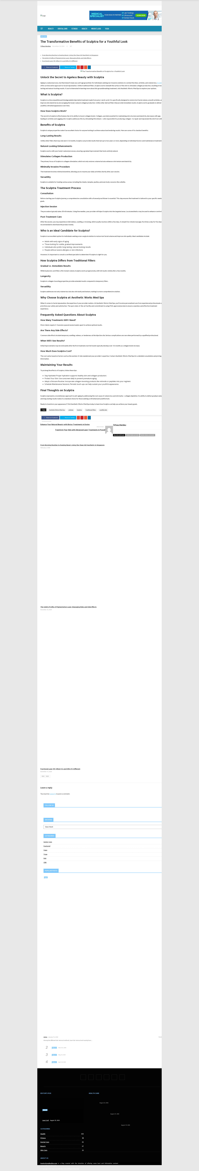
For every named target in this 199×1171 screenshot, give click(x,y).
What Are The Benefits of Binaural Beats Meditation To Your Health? (77, 1059)
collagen (70, 410)
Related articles (119, 435)
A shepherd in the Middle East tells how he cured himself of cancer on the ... (80, 1052)
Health (84, 28)
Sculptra (160, 83)
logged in (52, 794)
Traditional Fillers (90, 410)
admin (45, 1037)
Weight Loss (96, 28)
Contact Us (71, 8)
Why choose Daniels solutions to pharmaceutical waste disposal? (75, 1045)
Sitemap (80, 8)
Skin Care (43, 36)
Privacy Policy (60, 8)
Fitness (75, 28)
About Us (50, 8)
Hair (46, 877)
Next (47, 776)
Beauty (51, 28)
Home (42, 8)
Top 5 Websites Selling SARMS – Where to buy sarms (115, 1099)
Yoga (107, 28)
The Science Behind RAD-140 (125, 1120)
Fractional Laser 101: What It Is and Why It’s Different (60, 61)
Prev (43, 776)
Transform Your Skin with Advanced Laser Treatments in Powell (80, 430)
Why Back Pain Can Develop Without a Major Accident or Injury (120, 1109)
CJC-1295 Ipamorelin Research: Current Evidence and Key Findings (66, 5)
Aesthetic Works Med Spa (57, 410)
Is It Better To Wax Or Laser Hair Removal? (63, 1034)
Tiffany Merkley (45, 46)
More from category (147, 435)
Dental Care (62, 28)
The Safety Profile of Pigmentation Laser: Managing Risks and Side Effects (66, 58)
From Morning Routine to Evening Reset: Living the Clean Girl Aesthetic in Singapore (70, 55)
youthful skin (103, 410)
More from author (133, 435)
